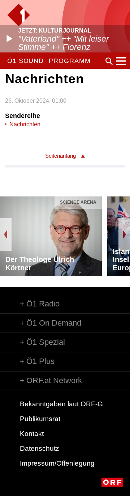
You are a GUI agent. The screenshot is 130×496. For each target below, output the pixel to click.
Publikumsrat (40, 419)
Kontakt (32, 433)
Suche (109, 61)
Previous (6, 234)
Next (124, 234)
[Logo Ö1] (18, 15)
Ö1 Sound (25, 60)
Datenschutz (39, 448)
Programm (69, 60)
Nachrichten (24, 124)
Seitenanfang (60, 156)
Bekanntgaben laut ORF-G (61, 404)
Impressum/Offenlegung (57, 463)
